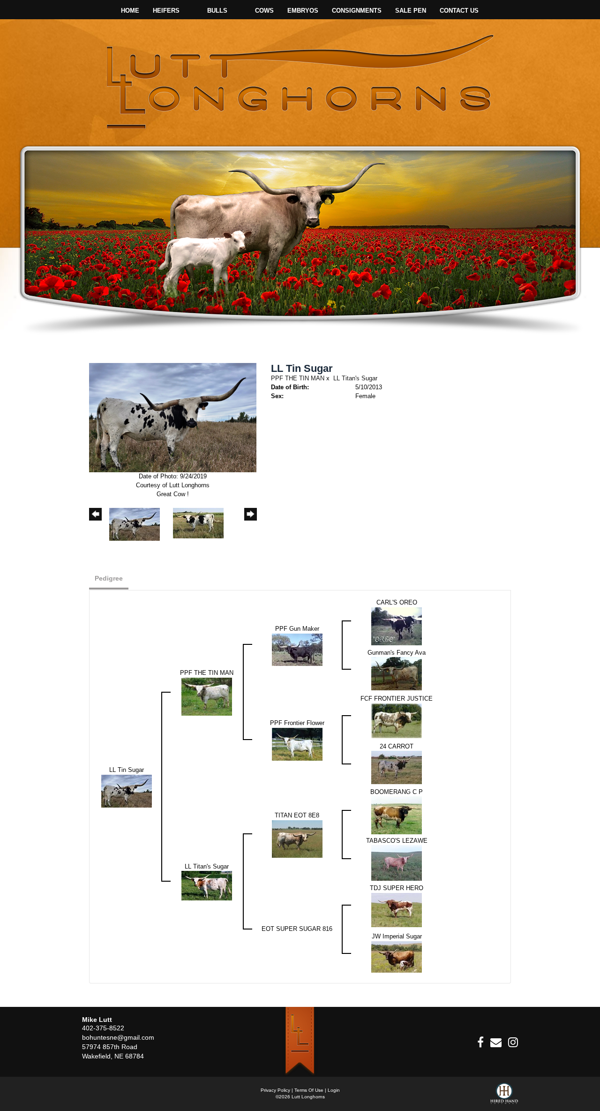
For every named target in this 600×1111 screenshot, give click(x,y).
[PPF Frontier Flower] (297, 743)
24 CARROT (396, 746)
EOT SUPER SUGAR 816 (297, 928)
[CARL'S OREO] (396, 625)
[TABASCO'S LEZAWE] (396, 862)
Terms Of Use (308, 1090)
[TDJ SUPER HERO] (396, 909)
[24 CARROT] (396, 767)
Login (334, 1090)
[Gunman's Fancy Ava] (396, 673)
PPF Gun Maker (297, 628)
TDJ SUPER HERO (396, 888)
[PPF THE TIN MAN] (206, 696)
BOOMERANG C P (396, 791)
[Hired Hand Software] (504, 1097)
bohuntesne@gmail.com (118, 1037)
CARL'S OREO (396, 602)
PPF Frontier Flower (297, 722)
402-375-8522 (103, 1028)
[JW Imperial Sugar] (396, 956)
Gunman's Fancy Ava (397, 652)
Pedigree (109, 578)
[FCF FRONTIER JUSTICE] (396, 720)
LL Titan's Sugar (355, 378)
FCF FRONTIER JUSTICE (396, 698)
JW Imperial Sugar (397, 936)
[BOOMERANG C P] (396, 814)
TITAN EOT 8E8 (297, 815)
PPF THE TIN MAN (297, 378)
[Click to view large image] (172, 417)
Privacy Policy (275, 1090)
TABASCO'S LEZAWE (397, 840)
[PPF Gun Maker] (297, 649)
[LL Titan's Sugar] (206, 885)
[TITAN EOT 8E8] (297, 838)
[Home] (300, 1041)
